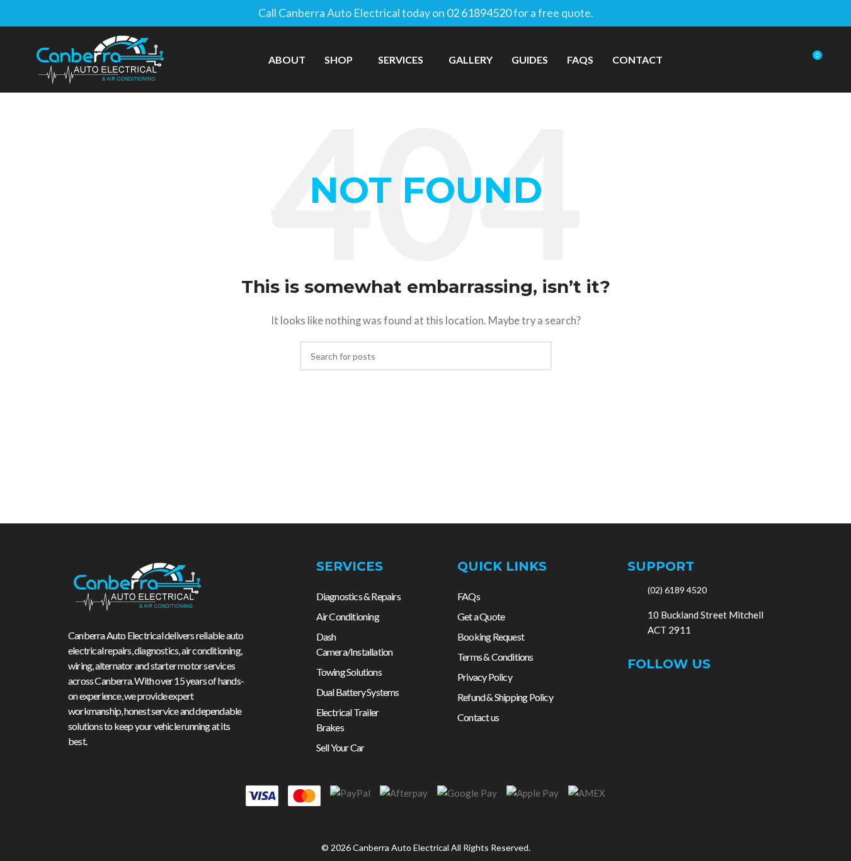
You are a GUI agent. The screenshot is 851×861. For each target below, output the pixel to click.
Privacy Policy (484, 677)
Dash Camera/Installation (354, 644)
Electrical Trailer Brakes (347, 719)
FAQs (468, 596)
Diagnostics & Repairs (358, 596)
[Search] (788, 59)
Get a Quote (481, 616)
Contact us (478, 717)
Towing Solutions (349, 672)
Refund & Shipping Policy (505, 697)
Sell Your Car (340, 747)
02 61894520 (479, 13)
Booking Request (490, 636)
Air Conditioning (347, 616)
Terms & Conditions (495, 657)
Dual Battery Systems (357, 692)
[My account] (766, 59)
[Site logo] (100, 58)
